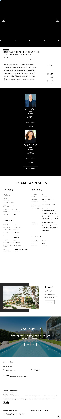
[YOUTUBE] (14, 414)
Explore (49, 302)
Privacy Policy (44, 410)
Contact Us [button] (30, 344)
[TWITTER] (17, 414)
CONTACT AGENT (30, 168)
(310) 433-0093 (30, 153)
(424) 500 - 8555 (37, 370)
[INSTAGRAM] (7, 414)
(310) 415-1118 (30, 117)
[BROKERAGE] (23, 414)
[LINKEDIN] (10, 414)
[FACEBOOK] (4, 414)
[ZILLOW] (20, 414)
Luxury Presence (13, 410)
